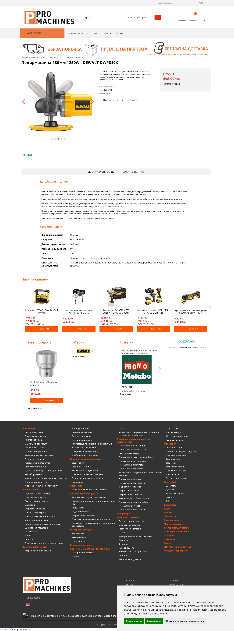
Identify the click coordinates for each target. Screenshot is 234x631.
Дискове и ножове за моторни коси (42, 523)
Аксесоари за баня (175, 493)
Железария (170, 443)
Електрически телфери (83, 552)
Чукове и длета (126, 547)
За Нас (129, 584)
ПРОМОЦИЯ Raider (34, 439)
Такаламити (78, 507)
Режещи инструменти (130, 559)
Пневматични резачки (130, 479)
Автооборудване (33, 474)
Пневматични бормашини (132, 445)
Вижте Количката (113, 33)
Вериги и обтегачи (175, 466)
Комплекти (170, 516)
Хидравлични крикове (130, 486)
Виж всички (79, 356)
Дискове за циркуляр (35, 497)
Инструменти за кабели (177, 531)
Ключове (123, 544)
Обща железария (174, 447)
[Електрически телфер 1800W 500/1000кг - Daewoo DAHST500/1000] (79, 296)
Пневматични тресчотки (131, 468)
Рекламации (176, 584)
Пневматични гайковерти (132, 482)
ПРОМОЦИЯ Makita (34, 447)
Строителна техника (82, 436)
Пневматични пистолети (131, 464)
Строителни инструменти (131, 521)
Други (167, 508)
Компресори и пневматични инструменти (46, 478)
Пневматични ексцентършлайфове (136, 457)
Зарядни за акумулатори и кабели (89, 497)
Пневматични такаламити (132, 509)
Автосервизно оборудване (84, 493)
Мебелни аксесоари (176, 470)
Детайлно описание (101, 171)
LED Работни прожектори (177, 546)
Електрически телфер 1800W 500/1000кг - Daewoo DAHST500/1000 (79, 311)
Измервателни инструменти (133, 551)
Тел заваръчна (32, 531)
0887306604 (165, 3)
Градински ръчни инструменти (87, 474)
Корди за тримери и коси (37, 520)
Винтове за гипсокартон (37, 501)
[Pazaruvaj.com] (187, 343)
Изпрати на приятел (113, 100)
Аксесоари (76, 485)
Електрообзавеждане (82, 529)
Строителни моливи (176, 478)
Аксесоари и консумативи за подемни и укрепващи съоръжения (139, 434)
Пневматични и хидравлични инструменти (133, 440)
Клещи (122, 532)
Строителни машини (35, 466)
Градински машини (81, 466)
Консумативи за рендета (37, 512)
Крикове (123, 428)
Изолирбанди (78, 541)
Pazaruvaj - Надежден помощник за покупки (187, 347)
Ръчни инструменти (128, 517)
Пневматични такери (129, 453)
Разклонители (79, 537)
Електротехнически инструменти (135, 536)
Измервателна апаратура (37, 462)
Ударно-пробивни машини (38, 550)
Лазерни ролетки (173, 520)
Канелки (170, 497)
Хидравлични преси (129, 490)
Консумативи (30, 489)
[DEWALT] (83, 351)
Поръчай (44, 328)
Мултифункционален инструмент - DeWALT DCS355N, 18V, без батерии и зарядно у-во (190, 311)
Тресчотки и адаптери (130, 528)
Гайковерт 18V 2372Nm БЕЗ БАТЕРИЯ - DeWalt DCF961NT (116, 311)
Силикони (30, 504)
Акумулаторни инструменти (39, 455)
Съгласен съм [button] (134, 621)
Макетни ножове (173, 523)
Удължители (78, 533)
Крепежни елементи (176, 455)
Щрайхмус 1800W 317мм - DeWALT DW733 (41, 311)
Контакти (182, 20)
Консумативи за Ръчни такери (40, 516)
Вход (205, 20)
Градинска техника (34, 459)
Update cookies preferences (15, 629)
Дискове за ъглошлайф (36, 527)
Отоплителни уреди (81, 544)
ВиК (167, 501)
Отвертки (123, 540)
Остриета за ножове (35, 508)
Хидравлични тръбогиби (131, 494)
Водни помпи (78, 462)
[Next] (91, 101)
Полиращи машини (74, 57)
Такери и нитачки (174, 439)
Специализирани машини (85, 451)
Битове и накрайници (129, 524)
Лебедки (76, 556)
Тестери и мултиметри (176, 527)
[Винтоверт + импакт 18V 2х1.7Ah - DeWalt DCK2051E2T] (153, 296)
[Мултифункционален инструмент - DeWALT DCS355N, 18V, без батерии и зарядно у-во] (190, 296)
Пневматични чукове (129, 505)
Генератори (123, 513)
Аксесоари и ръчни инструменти (41, 485)
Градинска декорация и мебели (87, 478)
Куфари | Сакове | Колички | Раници (43, 470)
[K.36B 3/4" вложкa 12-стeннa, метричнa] (46, 363)
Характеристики (133, 171)
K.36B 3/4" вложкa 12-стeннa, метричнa (43, 383)
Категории (35, 57)
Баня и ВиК (170, 481)
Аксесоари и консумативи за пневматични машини (140, 474)
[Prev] (25, 101)
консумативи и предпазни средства (89, 489)
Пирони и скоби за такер (37, 493)
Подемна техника (80, 511)
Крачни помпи (173, 428)
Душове (170, 489)
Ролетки (168, 543)
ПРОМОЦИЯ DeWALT (35, 432)
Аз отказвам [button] (154, 621)
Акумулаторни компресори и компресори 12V (93, 502)
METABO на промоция (36, 443)
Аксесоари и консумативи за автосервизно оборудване (93, 524)
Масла (28, 535)
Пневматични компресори (132, 460)
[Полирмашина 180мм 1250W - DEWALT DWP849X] (58, 101)
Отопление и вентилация (37, 481)
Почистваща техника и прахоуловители (92, 443)
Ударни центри (173, 432)
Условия (174, 580)
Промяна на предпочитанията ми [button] (185, 621)
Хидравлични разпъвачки (85, 515)
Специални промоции (36, 436)
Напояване (77, 481)
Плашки (123, 555)
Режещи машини (80, 428)
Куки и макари (173, 459)
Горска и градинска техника (85, 459)
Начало (24, 57)
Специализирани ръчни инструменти (91, 519)
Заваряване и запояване (84, 447)
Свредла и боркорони (176, 550)
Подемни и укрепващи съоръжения (90, 548)
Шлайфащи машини (82, 432)
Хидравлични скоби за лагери (134, 498)
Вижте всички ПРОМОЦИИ (83, 33)
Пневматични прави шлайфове (134, 502)
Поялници (169, 539)
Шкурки (29, 539)
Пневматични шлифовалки (132, 449)
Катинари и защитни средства (181, 451)
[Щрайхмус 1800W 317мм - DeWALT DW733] (41, 296)
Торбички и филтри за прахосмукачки (44, 543)
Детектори (170, 504)
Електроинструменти (34, 546)
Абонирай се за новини (133, 391)
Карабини (171, 462)
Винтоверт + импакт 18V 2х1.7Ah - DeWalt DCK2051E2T (153, 311)
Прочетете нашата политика (105, 615)
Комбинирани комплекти (85, 455)
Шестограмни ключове (177, 436)
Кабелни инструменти (53, 57)
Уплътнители (172, 474)
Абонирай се (35, 408)
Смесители (171, 485)
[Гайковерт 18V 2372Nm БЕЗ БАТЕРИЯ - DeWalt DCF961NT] (116, 296)
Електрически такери (82, 439)
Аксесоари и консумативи (85, 470)
